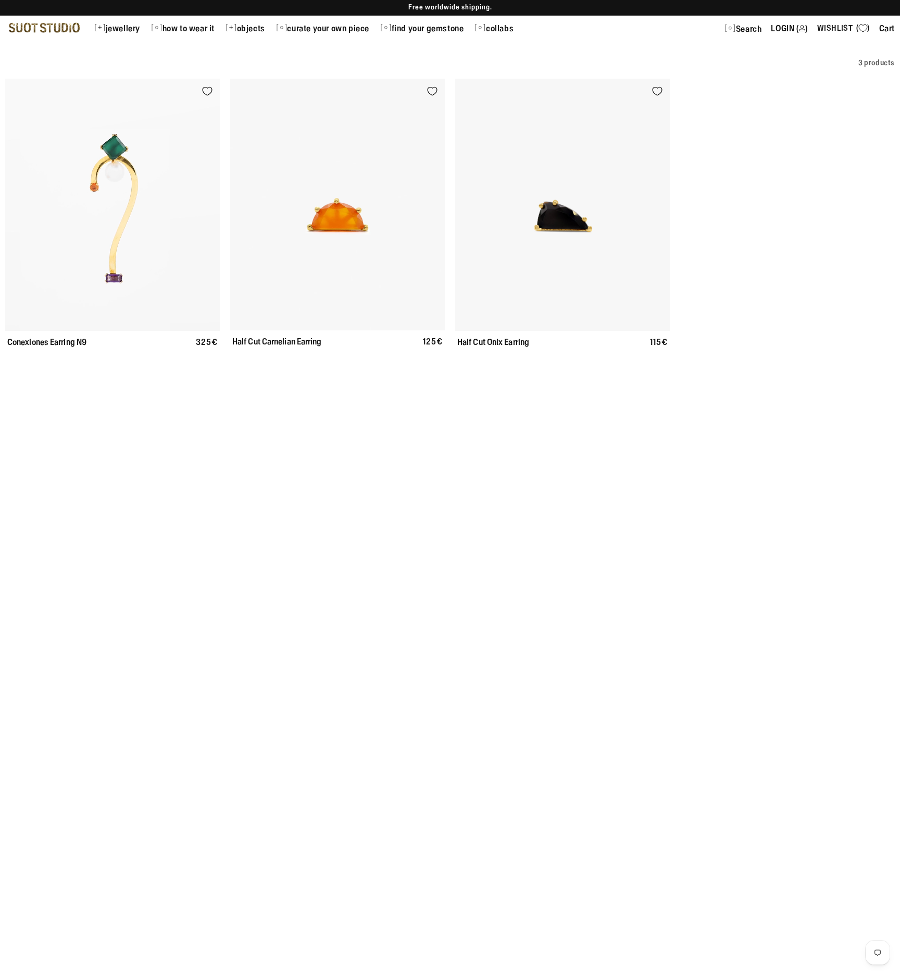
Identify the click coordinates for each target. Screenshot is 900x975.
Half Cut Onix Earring (493, 342)
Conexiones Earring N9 (46, 342)
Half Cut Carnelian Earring (277, 341)
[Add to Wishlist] (207, 91)
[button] (122, 27)
